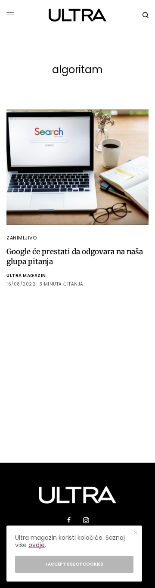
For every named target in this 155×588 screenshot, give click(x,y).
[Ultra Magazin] (78, 15)
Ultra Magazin (26, 275)
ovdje (36, 545)
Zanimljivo (21, 237)
